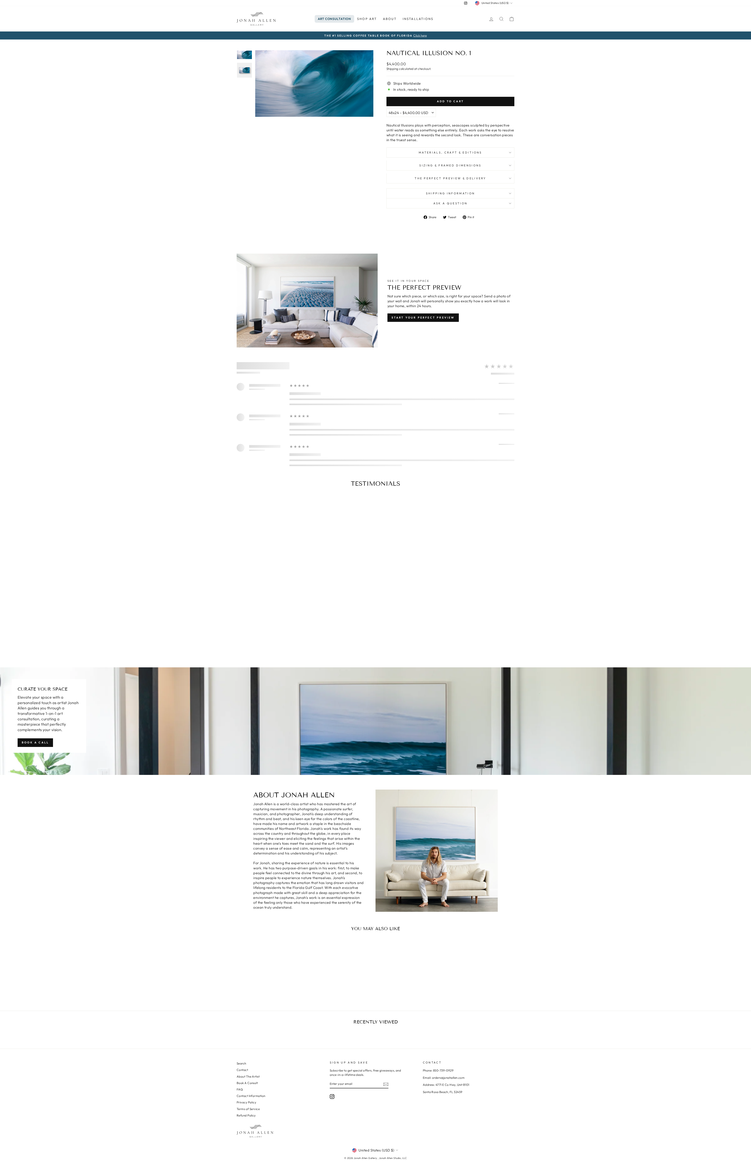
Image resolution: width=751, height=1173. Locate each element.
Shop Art (367, 19)
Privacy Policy (246, 1102)
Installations (418, 19)
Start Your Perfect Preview (423, 317)
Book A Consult (247, 1083)
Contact (242, 1070)
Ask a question (450, 203)
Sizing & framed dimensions (450, 165)
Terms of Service (248, 1109)
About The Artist (248, 1076)
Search (241, 1063)
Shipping (392, 69)
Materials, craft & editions (450, 152)
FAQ (240, 1089)
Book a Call (35, 742)
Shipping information (450, 193)
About (390, 19)
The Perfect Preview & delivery (450, 178)
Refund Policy (246, 1115)
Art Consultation (334, 19)
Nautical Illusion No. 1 (270, 982)
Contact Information (251, 1096)
